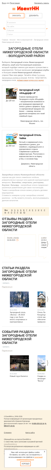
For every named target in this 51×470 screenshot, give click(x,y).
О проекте (8, 433)
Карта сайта (30, 433)
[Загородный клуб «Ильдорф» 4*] (11, 93)
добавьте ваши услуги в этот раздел (30, 80)
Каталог (13, 40)
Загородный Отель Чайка (30, 137)
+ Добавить (5, 283)
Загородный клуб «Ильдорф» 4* (29, 91)
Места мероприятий (24, 40)
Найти (4, 29)
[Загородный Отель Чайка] (11, 138)
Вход (4, 3)
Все (6, 210)
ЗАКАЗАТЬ (16, 16)
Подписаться (7, 287)
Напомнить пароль (41, 3)
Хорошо (25, 464)
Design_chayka (13, 238)
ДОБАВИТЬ (34, 16)
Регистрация (15, 3)
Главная (5, 40)
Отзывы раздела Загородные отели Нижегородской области (19, 224)
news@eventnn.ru (10, 444)
